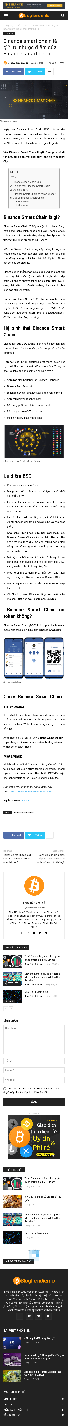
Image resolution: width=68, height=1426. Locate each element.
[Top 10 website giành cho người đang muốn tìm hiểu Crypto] (12, 961)
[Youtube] (48, 1316)
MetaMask (23, 205)
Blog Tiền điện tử (19, 62)
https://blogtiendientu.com (34, 907)
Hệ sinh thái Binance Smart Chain (31, 186)
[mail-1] (34, 932)
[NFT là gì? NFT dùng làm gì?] (12, 1343)
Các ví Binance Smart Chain (29, 197)
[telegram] (40, 932)
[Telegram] (29, 1316)
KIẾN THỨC (22, 25)
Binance (26, 800)
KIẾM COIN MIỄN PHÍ (12, 983)
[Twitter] (38, 1316)
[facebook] (22, 932)
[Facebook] (19, 1316)
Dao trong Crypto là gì (37, 991)
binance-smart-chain (24, 812)
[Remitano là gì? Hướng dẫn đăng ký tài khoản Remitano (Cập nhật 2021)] (12, 1359)
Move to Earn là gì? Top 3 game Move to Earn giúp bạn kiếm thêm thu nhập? (43, 977)
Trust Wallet (23, 201)
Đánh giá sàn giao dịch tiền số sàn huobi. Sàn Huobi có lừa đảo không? (50, 858)
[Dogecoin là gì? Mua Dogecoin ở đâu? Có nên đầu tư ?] (12, 1376)
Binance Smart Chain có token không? (34, 194)
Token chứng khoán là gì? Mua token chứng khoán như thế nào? (18, 858)
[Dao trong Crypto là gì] (12, 996)
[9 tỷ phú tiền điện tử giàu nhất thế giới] (12, 1201)
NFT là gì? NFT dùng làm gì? (40, 1338)
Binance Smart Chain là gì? (28, 182)
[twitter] (46, 932)
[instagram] (28, 932)
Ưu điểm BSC (20, 190)
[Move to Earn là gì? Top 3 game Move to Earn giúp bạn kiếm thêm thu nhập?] (12, 978)
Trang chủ (8, 25)
